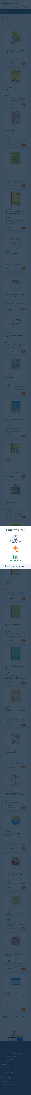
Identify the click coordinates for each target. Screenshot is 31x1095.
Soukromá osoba (15, 541)
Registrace (21, 566)
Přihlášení (10, 566)
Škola (16, 551)
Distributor (16, 561)
